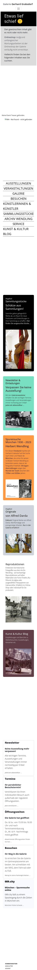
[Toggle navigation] (18, 9)
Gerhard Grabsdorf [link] (18, 4)
